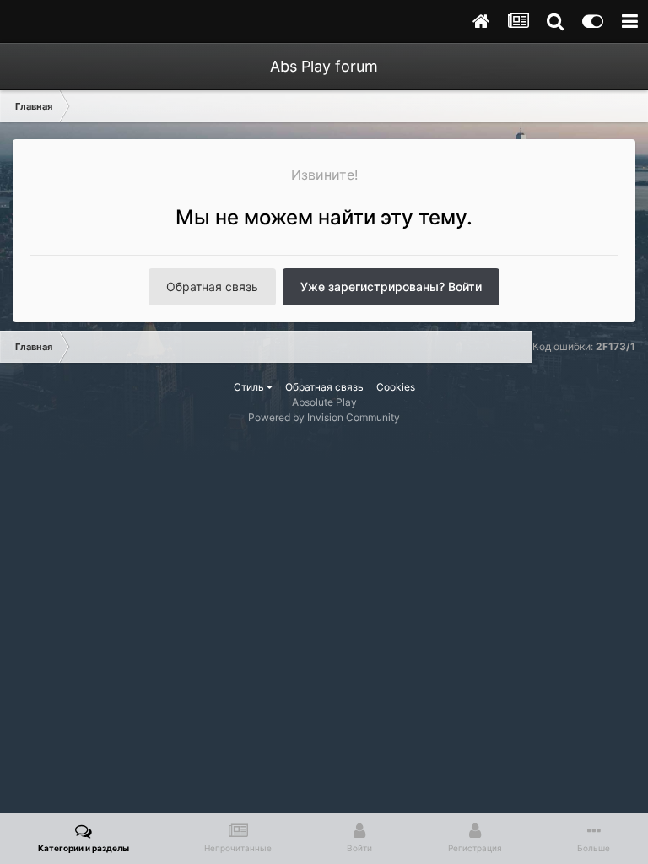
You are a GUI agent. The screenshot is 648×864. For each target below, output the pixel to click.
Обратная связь (212, 286)
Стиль (250, 387)
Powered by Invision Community (324, 417)
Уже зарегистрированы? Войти (391, 286)
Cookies (395, 387)
